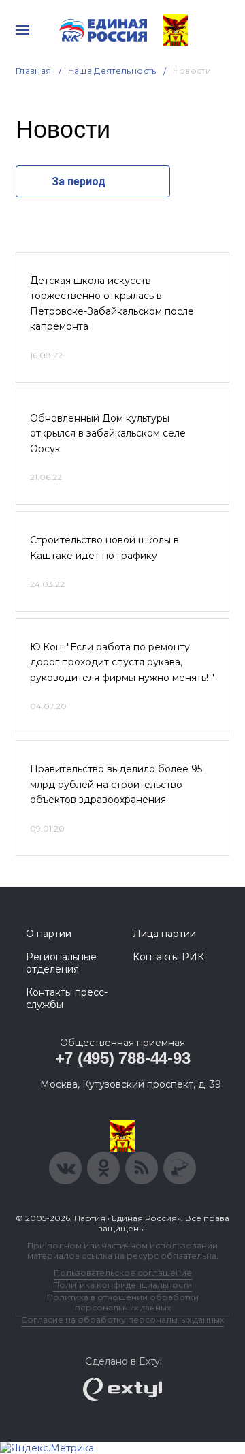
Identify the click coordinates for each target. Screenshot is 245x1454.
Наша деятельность (112, 70)
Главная (34, 70)
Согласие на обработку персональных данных (122, 1319)
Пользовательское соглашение (123, 1272)
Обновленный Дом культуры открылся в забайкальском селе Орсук (108, 433)
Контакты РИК (168, 957)
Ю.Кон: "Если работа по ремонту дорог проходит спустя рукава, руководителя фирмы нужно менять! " (122, 662)
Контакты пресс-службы (67, 998)
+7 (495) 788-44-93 (123, 1058)
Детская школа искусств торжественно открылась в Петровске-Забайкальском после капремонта (112, 303)
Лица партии (164, 934)
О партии (48, 934)
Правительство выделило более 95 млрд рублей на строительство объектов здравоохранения (116, 784)
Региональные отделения (61, 963)
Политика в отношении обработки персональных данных (123, 1302)
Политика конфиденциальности (122, 1285)
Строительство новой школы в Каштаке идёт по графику (104, 547)
